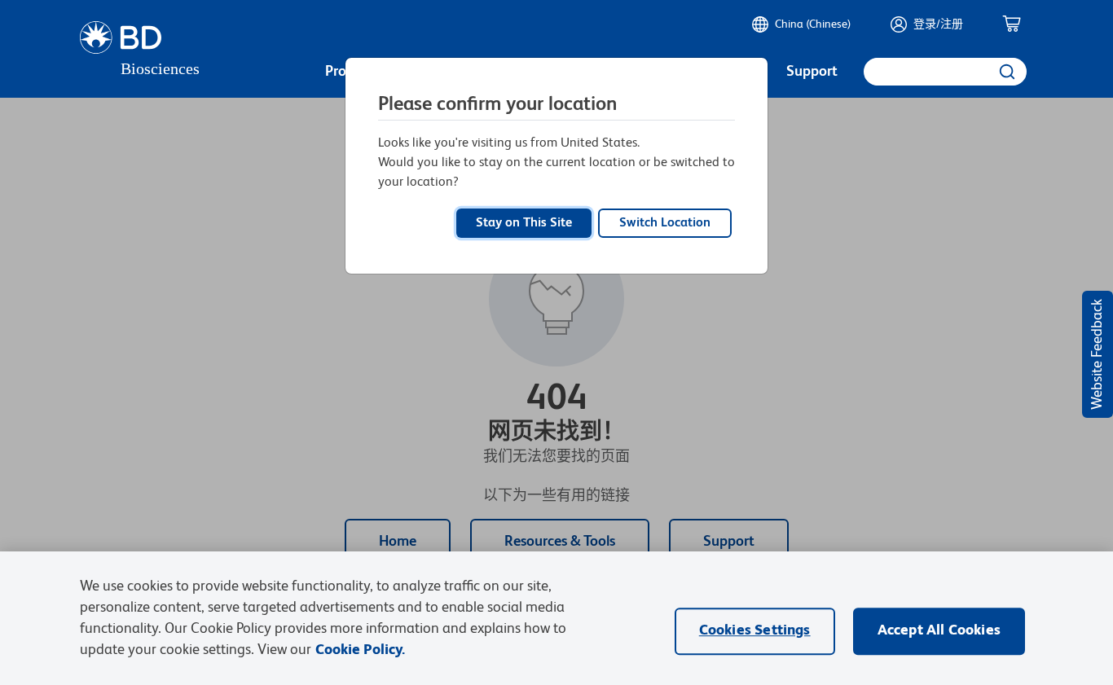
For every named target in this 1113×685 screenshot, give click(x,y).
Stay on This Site (524, 223)
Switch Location (664, 223)
